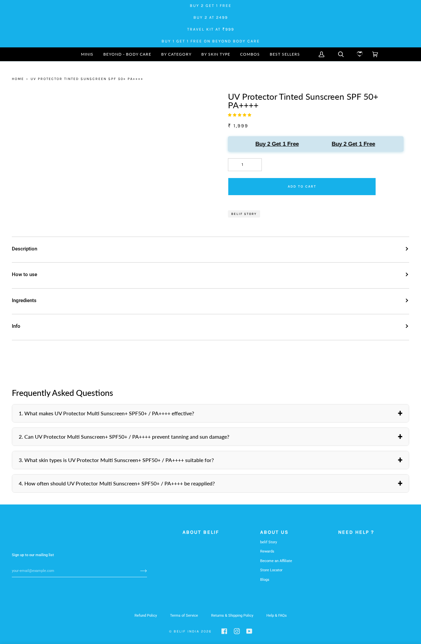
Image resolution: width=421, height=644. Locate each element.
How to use (24, 274)
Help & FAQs (276, 615)
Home (18, 79)
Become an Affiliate (276, 561)
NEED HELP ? (356, 532)
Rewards (267, 551)
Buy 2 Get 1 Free (275, 144)
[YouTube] (249, 631)
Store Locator (271, 570)
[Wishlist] (358, 54)
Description (24, 249)
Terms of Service (184, 615)
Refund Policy (146, 615)
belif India (186, 631)
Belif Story (244, 214)
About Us (274, 532)
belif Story (268, 542)
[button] (176, 54)
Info (16, 326)
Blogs (264, 580)
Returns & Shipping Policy (232, 615)
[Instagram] (237, 631)
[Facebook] (224, 631)
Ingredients (24, 300)
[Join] (138, 570)
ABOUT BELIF (201, 532)
